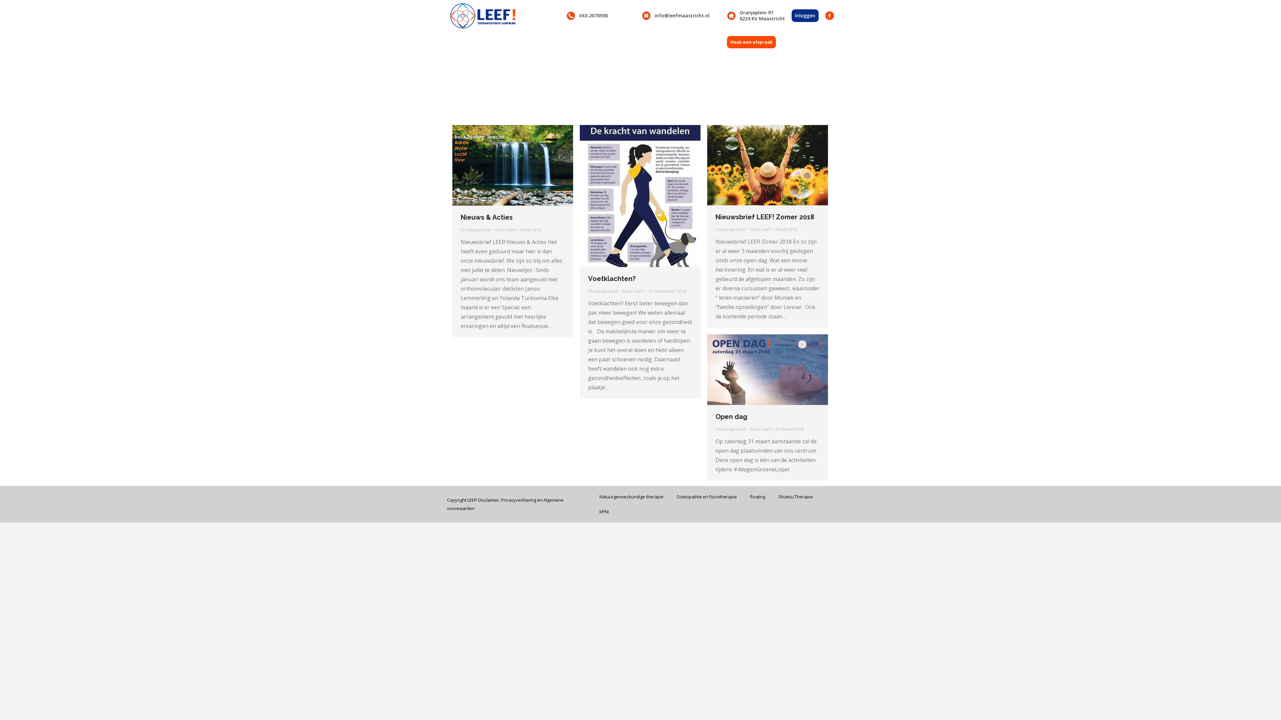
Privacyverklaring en (522, 500)
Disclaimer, (489, 500)
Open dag (731, 417)
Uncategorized (475, 230)
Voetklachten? (611, 279)
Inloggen (805, 15)
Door (505, 230)
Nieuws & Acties (487, 217)
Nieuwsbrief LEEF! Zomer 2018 (765, 217)
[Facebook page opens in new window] (829, 15)
